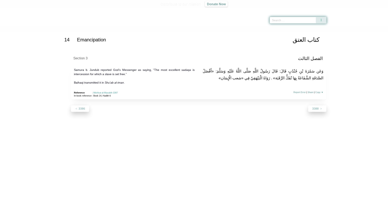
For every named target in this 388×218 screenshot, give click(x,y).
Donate (220, 214)
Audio (378, 10)
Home (71, 28)
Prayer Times (364, 10)
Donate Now (216, 4)
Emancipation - (119, 28)
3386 (81, 108)
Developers (190, 214)
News (162, 214)
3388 (315, 108)
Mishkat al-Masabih (89, 28)
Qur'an (337, 10)
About (151, 214)
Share (310, 92)
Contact (207, 214)
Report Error (299, 92)
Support (174, 214)
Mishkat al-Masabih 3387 (105, 92)
